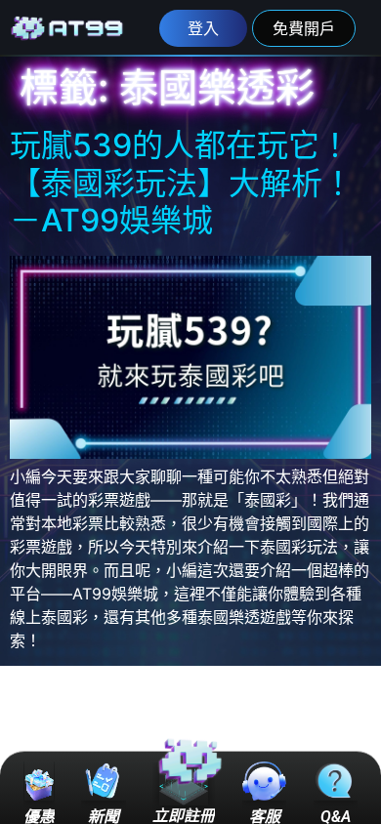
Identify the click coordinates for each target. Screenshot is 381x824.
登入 (203, 28)
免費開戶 (304, 28)
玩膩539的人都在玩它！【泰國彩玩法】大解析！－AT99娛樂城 (182, 182)
